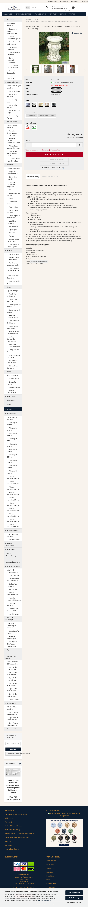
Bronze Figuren (14, 379)
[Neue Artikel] (20, 764)
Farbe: (28, 100)
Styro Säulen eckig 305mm (12, 690)
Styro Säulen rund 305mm (12, 674)
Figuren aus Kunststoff (9, 651)
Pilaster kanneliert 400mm (13, 526)
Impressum (9, 845)
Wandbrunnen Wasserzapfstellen (13, 264)
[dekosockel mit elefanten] (54, 48)
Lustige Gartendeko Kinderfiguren (11, 339)
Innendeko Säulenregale (11, 637)
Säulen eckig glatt (12, 101)
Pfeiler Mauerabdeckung (10, 555)
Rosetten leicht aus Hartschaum (13, 580)
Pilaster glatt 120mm (12, 429)
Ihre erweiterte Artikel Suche (14, 754)
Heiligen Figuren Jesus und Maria (13, 333)
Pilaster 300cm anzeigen (12, 418)
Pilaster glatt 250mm (12, 456)
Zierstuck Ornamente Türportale (11, 185)
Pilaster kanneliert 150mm (13, 499)
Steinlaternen (11, 405)
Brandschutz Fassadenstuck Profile (12, 153)
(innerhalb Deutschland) (66, 82)
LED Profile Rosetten (13, 566)
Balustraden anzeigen (11, 25)
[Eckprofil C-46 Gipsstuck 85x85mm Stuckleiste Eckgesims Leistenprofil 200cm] (13, 772)
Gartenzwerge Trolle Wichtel (12, 327)
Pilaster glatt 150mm (12, 445)
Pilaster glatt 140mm (12, 440)
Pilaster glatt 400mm (12, 472)
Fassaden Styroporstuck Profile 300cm (12, 133)
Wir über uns (53, 1)
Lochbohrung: (30, 112)
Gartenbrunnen (51, 884)
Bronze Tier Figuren (11, 383)
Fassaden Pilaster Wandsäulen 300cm (13, 141)
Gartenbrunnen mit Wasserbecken (13, 269)
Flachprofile (13, 589)
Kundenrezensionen (50, 176)
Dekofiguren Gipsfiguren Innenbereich (12, 644)
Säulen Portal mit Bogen (13, 112)
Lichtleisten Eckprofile (12, 222)
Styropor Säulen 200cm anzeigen (12, 663)
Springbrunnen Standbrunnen (13, 259)
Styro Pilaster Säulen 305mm (12, 719)
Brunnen (63, 14)
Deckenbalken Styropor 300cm (12, 610)
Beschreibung (33, 176)
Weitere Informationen (74, 902)
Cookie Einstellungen (12, 849)
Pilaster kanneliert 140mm (13, 493)
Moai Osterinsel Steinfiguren (13, 322)
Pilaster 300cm (11, 413)
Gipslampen (13, 229)
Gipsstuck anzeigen (13, 168)
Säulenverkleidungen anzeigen (14, 87)
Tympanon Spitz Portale (13, 117)
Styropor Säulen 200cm (11, 657)
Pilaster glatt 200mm (12, 450)
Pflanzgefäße (11, 396)
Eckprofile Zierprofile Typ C (12, 173)
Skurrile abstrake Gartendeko (13, 356)
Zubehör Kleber (14, 614)
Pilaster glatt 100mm (12, 424)
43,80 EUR (13, 797)
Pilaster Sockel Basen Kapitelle (13, 246)
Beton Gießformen (11, 77)
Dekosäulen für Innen (13, 632)
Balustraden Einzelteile (12, 48)
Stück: (28, 141)
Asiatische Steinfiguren (11, 295)
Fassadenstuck (40, 14)
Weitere (72, 14)
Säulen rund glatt (14, 91)
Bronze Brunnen (14, 387)
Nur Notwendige (74, 898)
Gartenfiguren (50, 888)
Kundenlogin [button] (75, 1)
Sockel (9, 409)
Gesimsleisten (13, 226)
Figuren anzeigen (12, 291)
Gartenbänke (11, 401)
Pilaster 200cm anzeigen (12, 708)
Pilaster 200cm (11, 703)
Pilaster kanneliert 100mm (13, 477)
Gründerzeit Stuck (12, 203)
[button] (64, 1)
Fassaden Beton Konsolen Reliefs (13, 160)
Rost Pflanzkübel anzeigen (12, 535)
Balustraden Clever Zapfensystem (12, 31)
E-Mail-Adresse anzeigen (39, 261)
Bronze (9, 372)
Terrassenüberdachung (12, 562)
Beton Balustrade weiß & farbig (13, 43)
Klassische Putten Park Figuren (13, 345)
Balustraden (8, 14)
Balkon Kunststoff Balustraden (11, 60)
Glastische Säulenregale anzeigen (11, 626)
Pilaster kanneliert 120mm (13, 483)
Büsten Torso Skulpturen (12, 367)
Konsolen (12, 233)
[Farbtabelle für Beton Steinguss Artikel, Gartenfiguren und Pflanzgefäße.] (64, 833)
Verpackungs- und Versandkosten (16, 814)
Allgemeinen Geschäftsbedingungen (17, 837)
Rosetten (12, 236)
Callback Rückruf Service (13, 826)
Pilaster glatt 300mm (12, 461)
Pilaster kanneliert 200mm (13, 504)
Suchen (13, 749)
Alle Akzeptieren (74, 892)
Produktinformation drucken (51, 167)
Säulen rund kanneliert (12, 95)
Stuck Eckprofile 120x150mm (13, 217)
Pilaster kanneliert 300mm (13, 515)
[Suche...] (47, 8)
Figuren (9, 287)
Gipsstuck (53, 14)
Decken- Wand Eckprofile (12, 585)
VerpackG (8, 822)
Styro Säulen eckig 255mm (12, 684)
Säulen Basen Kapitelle (12, 178)
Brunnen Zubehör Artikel (13, 282)
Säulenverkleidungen (24, 14)
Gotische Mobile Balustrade (13, 54)
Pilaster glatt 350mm (12, 467)
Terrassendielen (12, 729)
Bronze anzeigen (12, 375)
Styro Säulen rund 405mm (12, 679)
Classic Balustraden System (13, 38)
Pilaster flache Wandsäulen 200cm (13, 147)
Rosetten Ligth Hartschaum (13, 240)
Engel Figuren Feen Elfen (12, 300)
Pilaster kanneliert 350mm (13, 520)
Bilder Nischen (13, 190)
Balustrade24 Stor (77, 33)
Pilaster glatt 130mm (12, 434)
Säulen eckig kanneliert (12, 106)
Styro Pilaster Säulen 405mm (12, 724)
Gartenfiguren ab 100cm (13, 311)
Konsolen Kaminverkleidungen (14, 599)
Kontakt (8, 841)
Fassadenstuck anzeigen (12, 127)
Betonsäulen (11, 549)
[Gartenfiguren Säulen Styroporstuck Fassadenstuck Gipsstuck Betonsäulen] (13, 7)
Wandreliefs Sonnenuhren (12, 362)
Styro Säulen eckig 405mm (12, 695)
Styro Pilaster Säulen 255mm (12, 713)
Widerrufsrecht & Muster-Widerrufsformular (19, 834)
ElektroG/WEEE (10, 818)
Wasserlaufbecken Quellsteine (13, 277)
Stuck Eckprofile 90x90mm (13, 211)
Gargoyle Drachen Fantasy (12, 316)
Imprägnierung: (31, 123)
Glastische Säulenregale (9, 619)
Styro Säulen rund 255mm (12, 668)
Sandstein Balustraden (11, 72)
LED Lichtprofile (14, 575)
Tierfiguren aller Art (13, 351)
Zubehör (11, 198)
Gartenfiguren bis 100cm (13, 306)
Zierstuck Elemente (11, 604)
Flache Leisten (13, 207)
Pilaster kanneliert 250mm (13, 510)
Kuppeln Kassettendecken (13, 594)
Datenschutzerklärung (44, 900)
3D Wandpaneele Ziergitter (13, 194)
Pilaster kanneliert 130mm (13, 488)
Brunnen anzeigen (13, 254)
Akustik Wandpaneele (9, 544)
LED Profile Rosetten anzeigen (13, 571)
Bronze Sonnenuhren (11, 392)
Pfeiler (48, 880)
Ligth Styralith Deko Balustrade (12, 67)
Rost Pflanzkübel (12, 530)
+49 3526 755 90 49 (26, 888)
